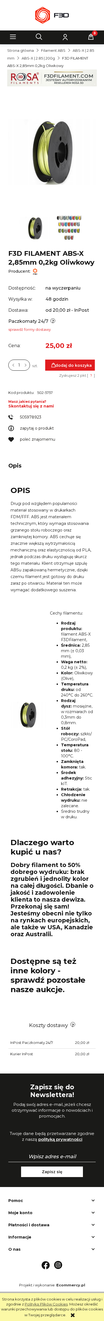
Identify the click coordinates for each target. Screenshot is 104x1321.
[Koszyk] (91, 36)
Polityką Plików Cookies (46, 1304)
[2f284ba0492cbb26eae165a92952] (35, 227)
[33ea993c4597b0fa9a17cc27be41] (69, 227)
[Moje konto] (65, 36)
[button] (13, 36)
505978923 (30, 417)
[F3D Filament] (35, 271)
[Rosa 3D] (52, 77)
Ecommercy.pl (70, 1285)
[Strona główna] (52, 15)
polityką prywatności (60, 1139)
